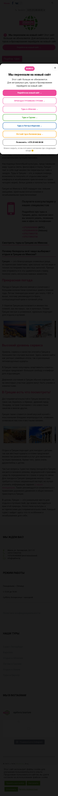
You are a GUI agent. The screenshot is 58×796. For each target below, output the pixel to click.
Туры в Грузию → (29, 117)
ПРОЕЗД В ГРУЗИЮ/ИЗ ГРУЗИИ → (29, 101)
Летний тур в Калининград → (29, 134)
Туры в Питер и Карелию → (29, 126)
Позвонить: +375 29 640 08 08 (29, 142)
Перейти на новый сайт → (29, 93)
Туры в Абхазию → (29, 109)
